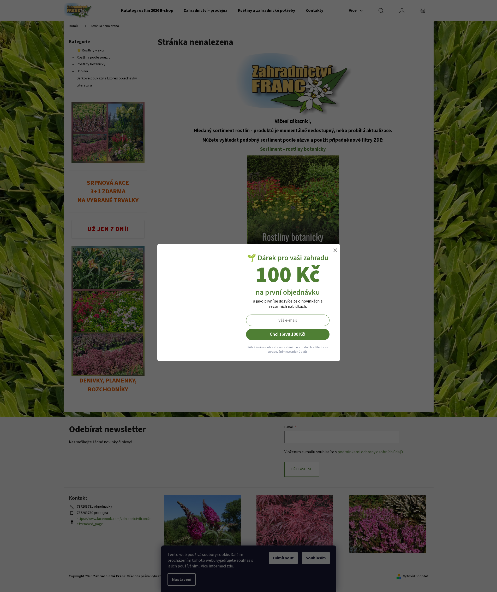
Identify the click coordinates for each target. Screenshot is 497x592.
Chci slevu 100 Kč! (288, 334)
